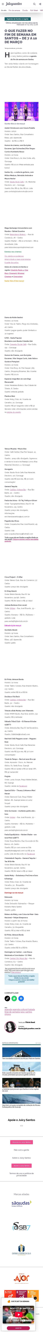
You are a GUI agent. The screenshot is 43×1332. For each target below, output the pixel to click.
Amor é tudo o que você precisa (18, 259)
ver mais (38, 1043)
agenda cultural (20, 1009)
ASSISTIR (18, 1328)
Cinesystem (17, 277)
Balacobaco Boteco (18, 234)
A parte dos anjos (12, 262)
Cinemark (13, 273)
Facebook (23, 786)
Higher (12, 608)
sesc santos (26, 1012)
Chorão (25, 10)
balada (31, 1009)
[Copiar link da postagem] (7, 998)
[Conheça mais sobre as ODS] (21, 1296)
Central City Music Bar (18, 958)
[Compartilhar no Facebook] (21, 998)
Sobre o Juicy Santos (21, 1158)
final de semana (12, 1012)
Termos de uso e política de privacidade (21, 1174)
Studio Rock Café (17, 182)
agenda (8, 1009)
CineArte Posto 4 (17, 270)
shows (8, 1014)
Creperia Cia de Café (18, 344)
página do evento (14, 412)
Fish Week (34, 10)
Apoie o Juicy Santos (21, 1166)
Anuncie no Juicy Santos (21, 1142)
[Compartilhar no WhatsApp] (14, 998)
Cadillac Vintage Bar (18, 490)
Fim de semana (14, 10)
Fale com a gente (21, 1150)
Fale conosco (16, 972)
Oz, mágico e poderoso (14, 256)
